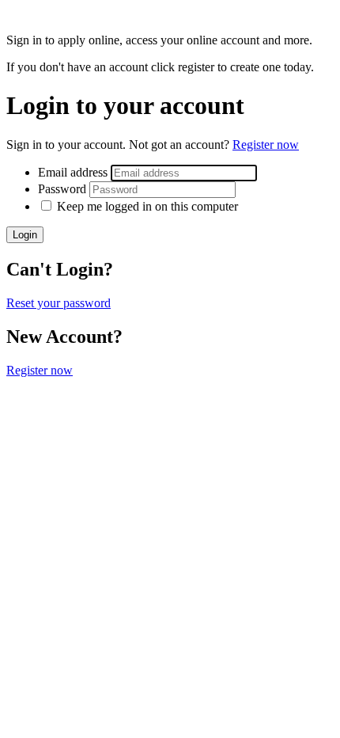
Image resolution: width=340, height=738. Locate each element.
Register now (265, 144)
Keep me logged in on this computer (147, 206)
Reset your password (58, 303)
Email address (74, 172)
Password (63, 189)
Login (25, 235)
